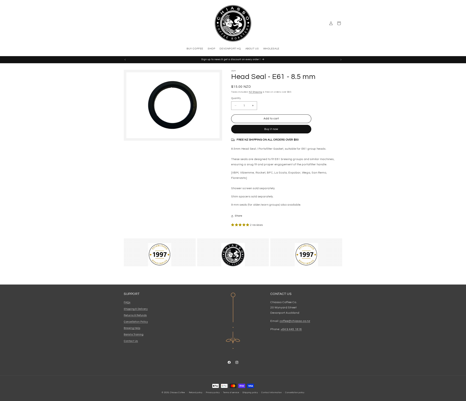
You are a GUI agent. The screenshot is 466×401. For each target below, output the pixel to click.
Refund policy (195, 393)
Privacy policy (213, 393)
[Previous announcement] (125, 59)
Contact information (271, 393)
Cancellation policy (294, 393)
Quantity (236, 98)
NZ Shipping (255, 92)
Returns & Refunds (135, 315)
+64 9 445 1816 (291, 329)
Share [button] (238, 216)
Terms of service (231, 393)
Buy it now (271, 129)
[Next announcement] (341, 59)
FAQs (127, 302)
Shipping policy (250, 393)
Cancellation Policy (136, 321)
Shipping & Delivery (136, 309)
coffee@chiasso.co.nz (295, 321)
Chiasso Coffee (177, 393)
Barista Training (133, 334)
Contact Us (131, 341)
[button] (339, 23)
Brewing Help (132, 328)
